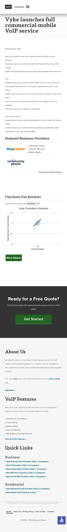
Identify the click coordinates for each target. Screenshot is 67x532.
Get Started (33, 319)
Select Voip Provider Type (16, 204)
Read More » (10, 390)
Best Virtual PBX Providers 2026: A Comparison (26, 476)
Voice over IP (54, 379)
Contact (51, 511)
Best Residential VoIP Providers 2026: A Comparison (28, 489)
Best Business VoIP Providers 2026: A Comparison (27, 461)
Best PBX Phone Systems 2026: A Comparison (25, 473)
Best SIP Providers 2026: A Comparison (22, 465)
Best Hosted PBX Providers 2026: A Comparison (26, 469)
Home (8, 511)
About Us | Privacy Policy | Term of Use (29, 511)
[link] (16, 149)
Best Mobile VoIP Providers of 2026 (21, 492)
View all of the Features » (15, 439)
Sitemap (9, 513)
